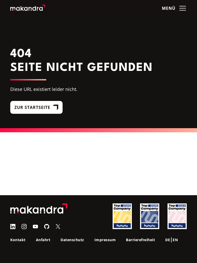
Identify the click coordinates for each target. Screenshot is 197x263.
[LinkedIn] (12, 226)
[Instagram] (24, 226)
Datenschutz (72, 239)
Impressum (105, 239)
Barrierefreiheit (140, 239)
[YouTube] (35, 226)
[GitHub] (46, 226)
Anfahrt (43, 239)
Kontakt (18, 239)
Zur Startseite (32, 107)
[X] (58, 226)
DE (167, 239)
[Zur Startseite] (27, 8)
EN (175, 239)
